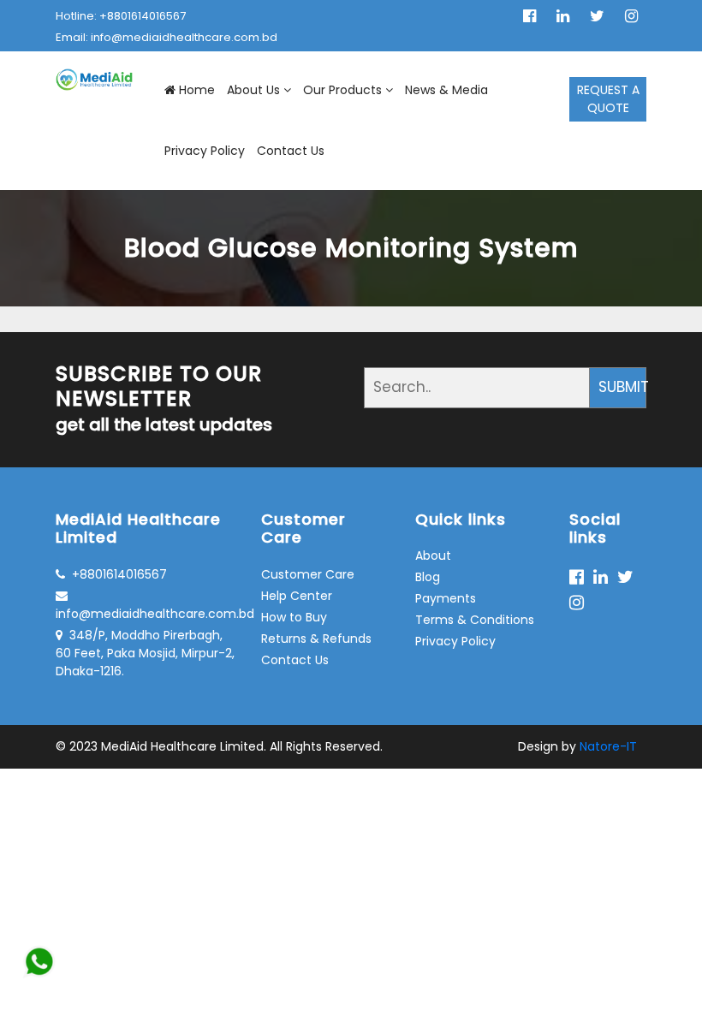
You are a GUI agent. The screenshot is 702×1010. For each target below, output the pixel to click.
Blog (427, 576)
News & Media (446, 89)
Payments (445, 598)
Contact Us (290, 150)
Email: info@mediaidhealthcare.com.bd (166, 37)
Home (197, 89)
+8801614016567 (119, 574)
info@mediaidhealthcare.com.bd (145, 613)
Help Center (296, 595)
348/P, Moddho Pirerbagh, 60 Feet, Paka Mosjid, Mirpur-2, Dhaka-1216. (145, 653)
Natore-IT (608, 746)
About (433, 555)
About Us (253, 89)
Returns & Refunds (316, 638)
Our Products (342, 89)
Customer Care (307, 574)
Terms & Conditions (474, 619)
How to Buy (294, 617)
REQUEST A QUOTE (608, 98)
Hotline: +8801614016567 (121, 16)
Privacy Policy (204, 150)
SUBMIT (622, 387)
